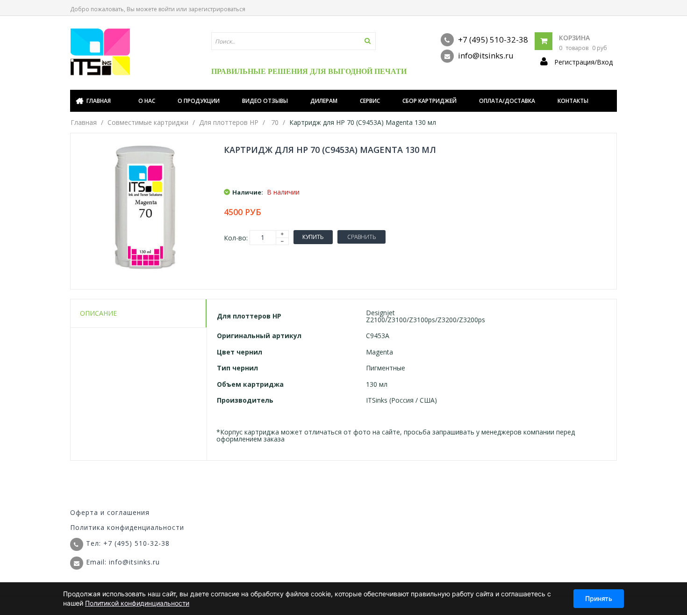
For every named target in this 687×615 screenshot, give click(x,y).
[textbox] (293, 41)
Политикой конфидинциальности (137, 603)
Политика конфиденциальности (127, 527)
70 (275, 122)
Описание (98, 313)
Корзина (574, 37)
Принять (598, 598)
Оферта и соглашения (110, 512)
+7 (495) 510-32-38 (492, 39)
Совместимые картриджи (147, 122)
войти (166, 9)
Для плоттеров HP (228, 122)
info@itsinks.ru (485, 55)
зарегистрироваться (216, 9)
